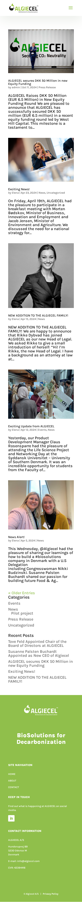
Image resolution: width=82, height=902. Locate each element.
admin (16, 87)
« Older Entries (21, 593)
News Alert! (16, 537)
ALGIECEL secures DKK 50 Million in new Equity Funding (37, 82)
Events (42, 429)
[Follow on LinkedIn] (11, 818)
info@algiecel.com (28, 861)
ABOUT (12, 780)
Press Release (47, 87)
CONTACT (13, 787)
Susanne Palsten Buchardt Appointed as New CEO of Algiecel (39, 653)
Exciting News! (19, 189)
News (42, 192)
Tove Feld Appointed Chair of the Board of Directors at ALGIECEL (37, 643)
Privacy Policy (50, 893)
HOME (11, 774)
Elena (15, 192)
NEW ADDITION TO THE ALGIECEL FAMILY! (38, 315)
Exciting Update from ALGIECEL (31, 426)
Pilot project (22, 613)
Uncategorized (56, 192)
